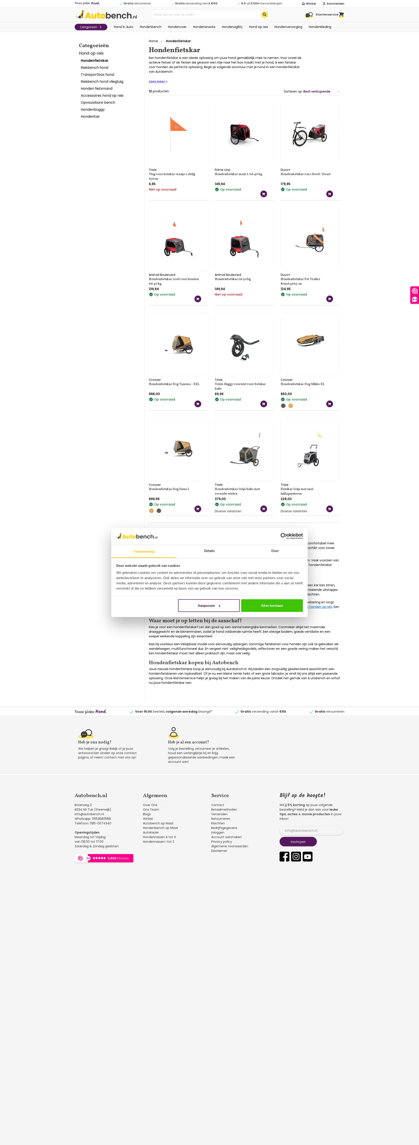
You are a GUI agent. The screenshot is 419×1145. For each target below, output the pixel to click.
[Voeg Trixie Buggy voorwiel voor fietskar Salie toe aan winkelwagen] (263, 404)
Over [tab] (275, 550)
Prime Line (222, 170)
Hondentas (90, 116)
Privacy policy (221, 841)
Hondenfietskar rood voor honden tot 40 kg (174, 281)
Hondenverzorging (288, 27)
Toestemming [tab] (144, 551)
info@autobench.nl (89, 814)
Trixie (153, 170)
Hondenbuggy (93, 109)
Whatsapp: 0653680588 (93, 819)
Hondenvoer (177, 27)
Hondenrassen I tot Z (158, 841)
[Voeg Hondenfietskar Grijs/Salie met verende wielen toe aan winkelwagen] (263, 508)
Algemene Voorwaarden (229, 846)
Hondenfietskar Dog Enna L (169, 489)
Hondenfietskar (94, 60)
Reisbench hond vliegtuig (102, 81)
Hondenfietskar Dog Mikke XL (303, 384)
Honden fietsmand (96, 88)
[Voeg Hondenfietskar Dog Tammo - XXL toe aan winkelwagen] (197, 404)
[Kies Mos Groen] (284, 405)
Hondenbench (150, 27)
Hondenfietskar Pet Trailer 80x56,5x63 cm (300, 281)
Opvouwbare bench (98, 102)
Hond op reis (258, 27)
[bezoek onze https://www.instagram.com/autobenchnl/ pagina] (296, 856)
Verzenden (219, 814)
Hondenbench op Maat (160, 828)
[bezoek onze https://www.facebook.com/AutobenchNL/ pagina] (284, 856)
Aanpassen (206, 605)
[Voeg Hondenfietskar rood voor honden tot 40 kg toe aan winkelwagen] (197, 299)
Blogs (147, 814)
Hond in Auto (123, 27)
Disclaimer (219, 851)
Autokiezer (151, 832)
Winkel (148, 819)
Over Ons (150, 805)
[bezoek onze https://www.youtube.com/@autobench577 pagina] (308, 856)
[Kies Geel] (291, 405)
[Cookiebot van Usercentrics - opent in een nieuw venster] (284, 536)
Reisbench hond (94, 67)
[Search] (264, 14)
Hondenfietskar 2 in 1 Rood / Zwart (306, 174)
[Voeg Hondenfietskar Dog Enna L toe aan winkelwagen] (197, 508)
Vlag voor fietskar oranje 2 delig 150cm (172, 176)
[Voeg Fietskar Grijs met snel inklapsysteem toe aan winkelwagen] (329, 508)
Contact (217, 805)
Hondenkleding (320, 27)
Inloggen (217, 832)
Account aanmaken (226, 837)
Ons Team (151, 809)
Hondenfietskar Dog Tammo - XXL (174, 384)
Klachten (218, 823)
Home (153, 41)
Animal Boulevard (162, 275)
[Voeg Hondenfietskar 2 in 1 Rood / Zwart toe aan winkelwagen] (329, 194)
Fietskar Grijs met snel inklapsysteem (297, 491)
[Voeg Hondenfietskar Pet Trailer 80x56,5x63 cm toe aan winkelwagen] (329, 299)
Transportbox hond (97, 74)
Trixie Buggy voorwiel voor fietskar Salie (240, 386)
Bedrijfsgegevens (224, 828)
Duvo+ (285, 170)
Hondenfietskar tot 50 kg (233, 279)
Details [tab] (209, 550)
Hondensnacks (204, 27)
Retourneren (220, 819)
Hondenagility (232, 27)
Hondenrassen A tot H (159, 837)
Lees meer (157, 81)
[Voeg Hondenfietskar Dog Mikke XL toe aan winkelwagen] (329, 404)
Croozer (155, 380)
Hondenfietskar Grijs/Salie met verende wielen (237, 491)
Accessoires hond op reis (102, 95)
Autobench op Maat (158, 823)
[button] (341, 14)
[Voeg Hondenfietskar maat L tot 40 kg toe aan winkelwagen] (263, 194)
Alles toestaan (272, 605)
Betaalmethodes (224, 809)
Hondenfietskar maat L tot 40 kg (238, 174)
